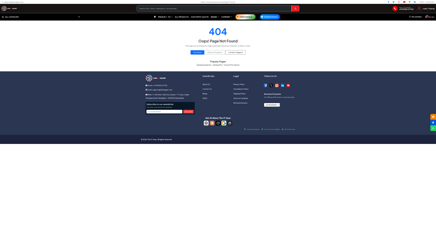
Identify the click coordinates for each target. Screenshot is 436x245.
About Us (206, 84)
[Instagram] (399, 2)
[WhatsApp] (433, 128)
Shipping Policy (239, 93)
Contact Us (430, 2)
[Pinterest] (409, 2)
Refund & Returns (240, 103)
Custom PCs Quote (231, 65)
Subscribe (188, 112)
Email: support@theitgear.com (159, 90)
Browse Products (214, 52)
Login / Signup (429, 8)
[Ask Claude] (212, 123)
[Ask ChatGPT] (206, 123)
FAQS (205, 98)
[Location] (433, 122)
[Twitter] (394, 2)
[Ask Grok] (218, 123)
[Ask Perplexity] (229, 123)
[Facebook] (388, 2)
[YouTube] (404, 2)
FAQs (422, 2)
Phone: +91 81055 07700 (157, 85)
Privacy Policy (239, 84)
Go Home (197, 52)
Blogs (205, 93)
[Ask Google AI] (224, 123)
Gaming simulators (204, 65)
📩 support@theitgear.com (12, 2)
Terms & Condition (240, 98)
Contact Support (235, 52)
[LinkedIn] (415, 2)
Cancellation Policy (241, 89)
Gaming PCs (217, 65)
